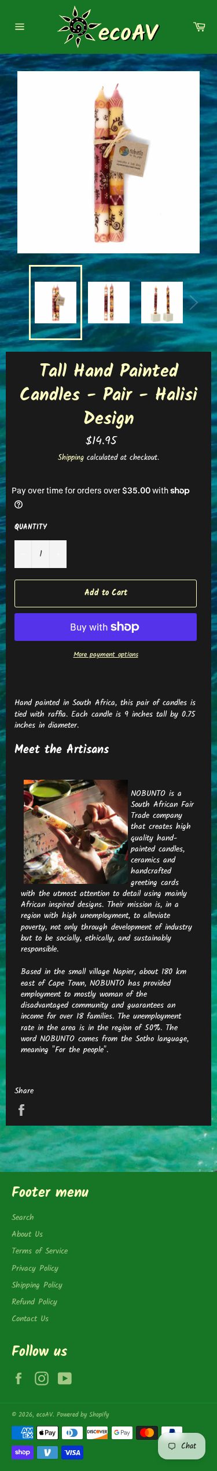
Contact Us (30, 1319)
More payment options (105, 655)
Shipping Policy (37, 1285)
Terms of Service (40, 1251)
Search (23, 1217)
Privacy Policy (35, 1268)
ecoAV (44, 1415)
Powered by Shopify (83, 1415)
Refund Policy (34, 1302)
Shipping (71, 458)
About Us (27, 1234)
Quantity (30, 528)
